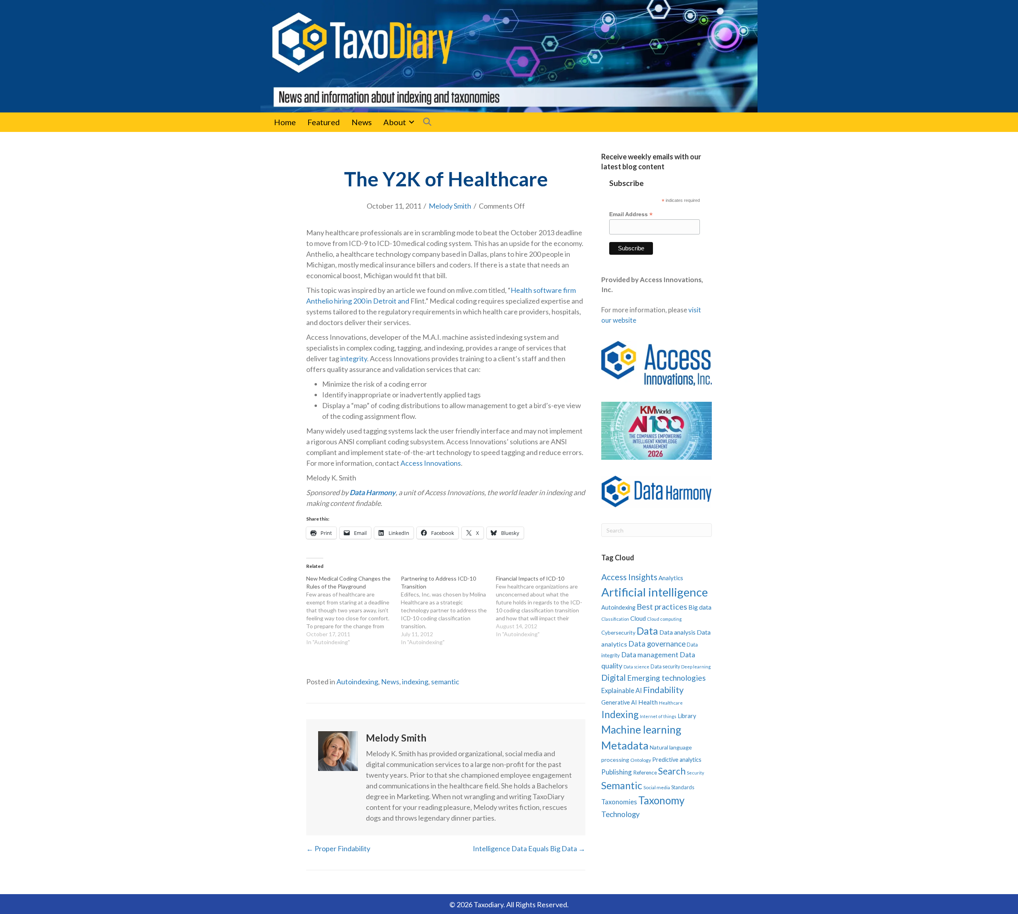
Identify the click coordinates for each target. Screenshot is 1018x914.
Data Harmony (373, 492)
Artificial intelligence (654, 592)
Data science (636, 666)
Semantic (621, 785)
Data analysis (677, 632)
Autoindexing (357, 681)
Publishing (616, 772)
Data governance (657, 643)
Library (687, 715)
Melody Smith (450, 205)
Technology (620, 814)
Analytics (671, 577)
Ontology (640, 760)
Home (285, 122)
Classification (615, 619)
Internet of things (658, 716)
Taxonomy (661, 800)
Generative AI (619, 702)
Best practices (662, 606)
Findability (663, 689)
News (362, 122)
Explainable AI (621, 690)
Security (695, 772)
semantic (445, 681)
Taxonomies (619, 802)
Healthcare (671, 702)
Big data (699, 607)
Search (672, 771)
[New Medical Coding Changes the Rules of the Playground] (353, 610)
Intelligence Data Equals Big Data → (529, 848)
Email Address (631, 214)
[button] (411, 122)
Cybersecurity (618, 632)
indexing (415, 681)
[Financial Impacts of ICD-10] (543, 606)
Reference (645, 772)
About (394, 122)
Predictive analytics (676, 759)
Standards (682, 787)
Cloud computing (664, 619)
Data (647, 631)
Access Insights (629, 577)
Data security (665, 667)
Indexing (620, 714)
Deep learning (696, 666)
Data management (649, 655)
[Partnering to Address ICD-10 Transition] (448, 610)
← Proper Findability (338, 848)
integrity (353, 358)
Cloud (638, 618)
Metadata (625, 745)
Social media (656, 787)
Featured (323, 122)
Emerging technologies (666, 677)
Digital (613, 677)
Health (648, 702)
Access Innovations (430, 463)
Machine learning (641, 729)
